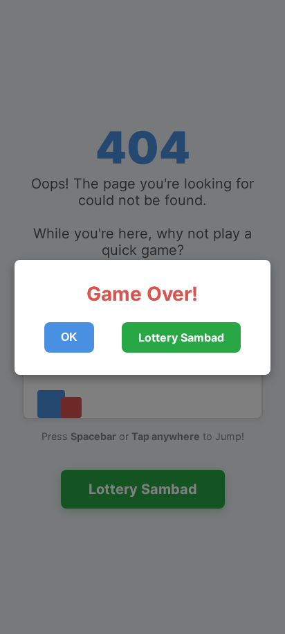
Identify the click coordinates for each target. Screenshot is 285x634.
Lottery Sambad (181, 337)
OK (69, 337)
